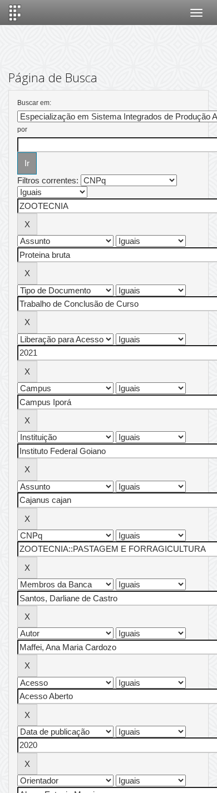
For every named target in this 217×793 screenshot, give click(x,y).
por (22, 129)
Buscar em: (34, 103)
